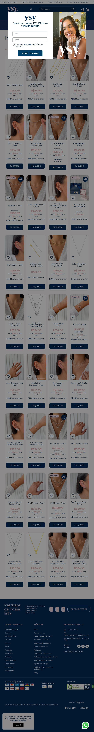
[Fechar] (81, 17)
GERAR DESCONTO (30, 53)
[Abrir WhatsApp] (85, 725)
